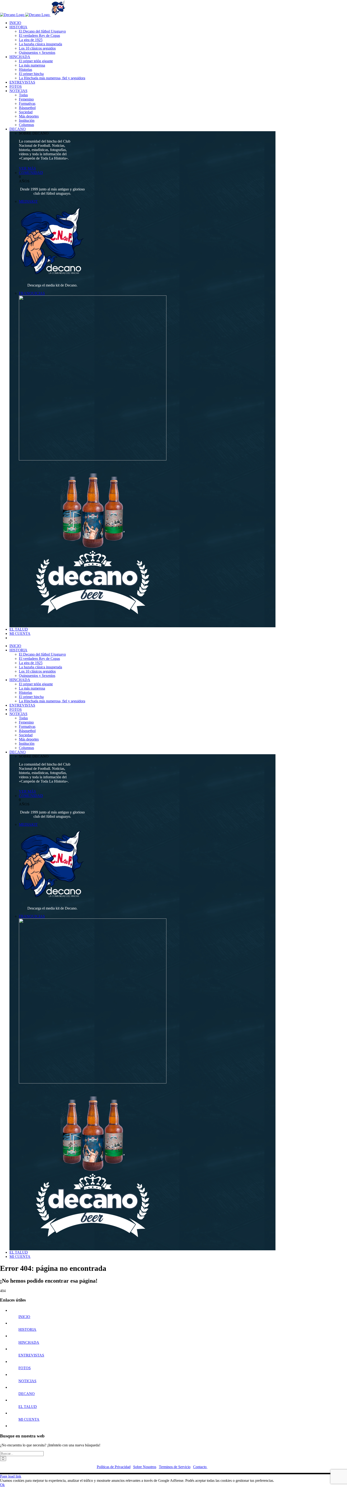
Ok (2, 1485)
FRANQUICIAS (32, 293)
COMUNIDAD (31, 173)
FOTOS (24, 1368)
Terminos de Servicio (174, 1467)
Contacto (200, 1467)
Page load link (10, 1476)
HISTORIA (27, 1329)
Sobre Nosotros (144, 1467)
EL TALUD (27, 1407)
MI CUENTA (28, 1419)
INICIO (24, 1317)
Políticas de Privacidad (114, 1467)
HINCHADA (28, 1342)
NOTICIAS (27, 1381)
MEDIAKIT (28, 201)
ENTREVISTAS (31, 1355)
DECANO (26, 1394)
